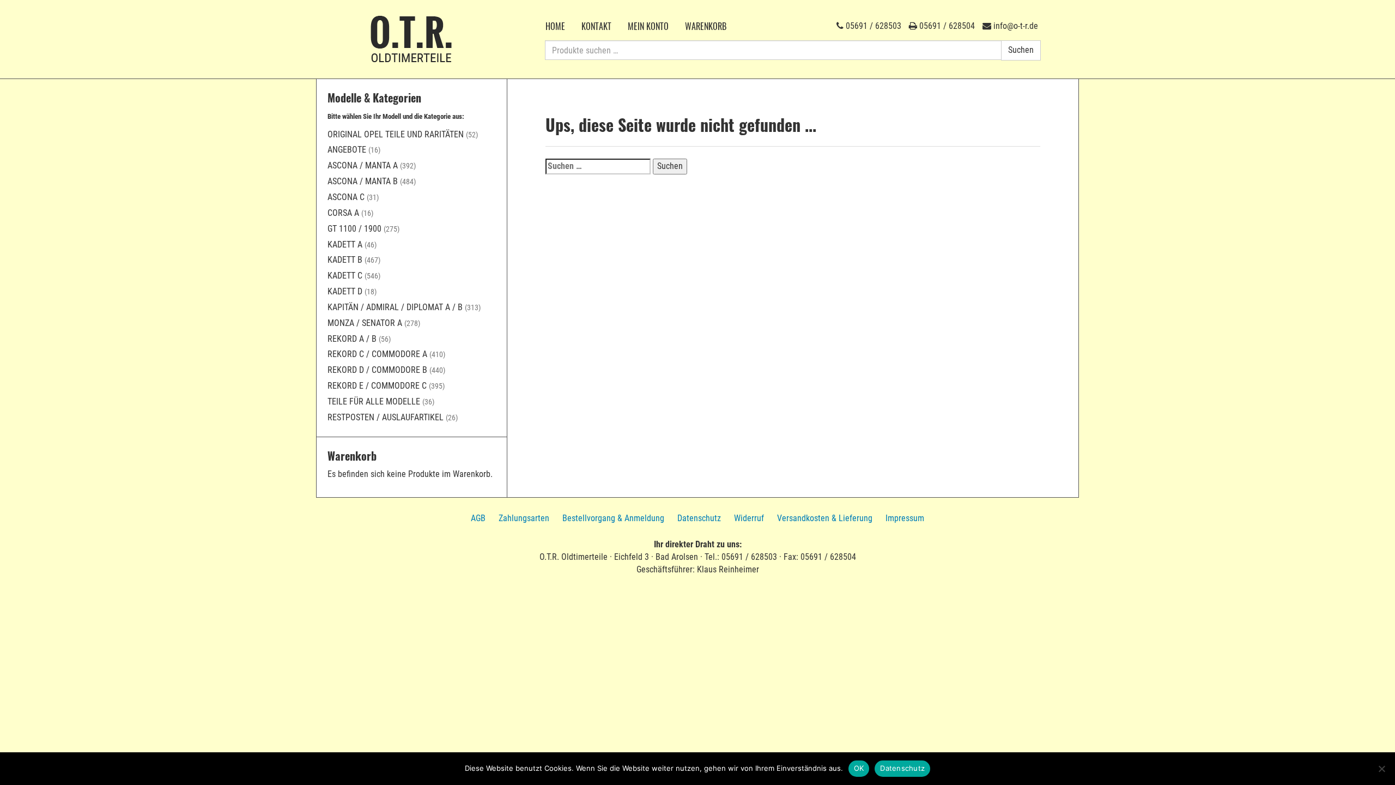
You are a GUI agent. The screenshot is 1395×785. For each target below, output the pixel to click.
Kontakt (596, 26)
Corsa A (343, 213)
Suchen (1021, 50)
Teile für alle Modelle (373, 401)
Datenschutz (699, 518)
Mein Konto (648, 26)
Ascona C (346, 197)
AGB (478, 518)
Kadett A (344, 244)
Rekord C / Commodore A (377, 354)
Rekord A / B (352, 339)
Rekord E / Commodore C (377, 386)
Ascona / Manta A (362, 165)
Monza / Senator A (364, 323)
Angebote (346, 149)
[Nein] (1381, 768)
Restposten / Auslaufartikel (385, 417)
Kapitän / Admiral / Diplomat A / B (395, 307)
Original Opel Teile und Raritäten (395, 134)
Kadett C (344, 275)
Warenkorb (705, 26)
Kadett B (344, 260)
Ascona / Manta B (362, 181)
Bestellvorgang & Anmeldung (613, 518)
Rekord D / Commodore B (377, 370)
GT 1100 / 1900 (354, 229)
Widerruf (749, 518)
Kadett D (344, 291)
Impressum (904, 518)
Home (555, 26)
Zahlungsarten (524, 518)
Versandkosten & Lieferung (824, 518)
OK (859, 768)
